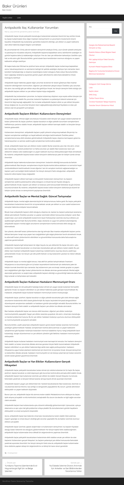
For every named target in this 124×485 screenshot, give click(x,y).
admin (30, 32)
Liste (19, 18)
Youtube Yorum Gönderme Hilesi (101, 105)
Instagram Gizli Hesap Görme (100, 84)
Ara (90, 27)
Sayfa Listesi (7, 18)
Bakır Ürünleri (14, 6)
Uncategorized (12, 453)
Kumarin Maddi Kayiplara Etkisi (100, 67)
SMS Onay (93, 95)
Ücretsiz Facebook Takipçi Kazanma (102, 102)
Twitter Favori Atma (96, 98)
